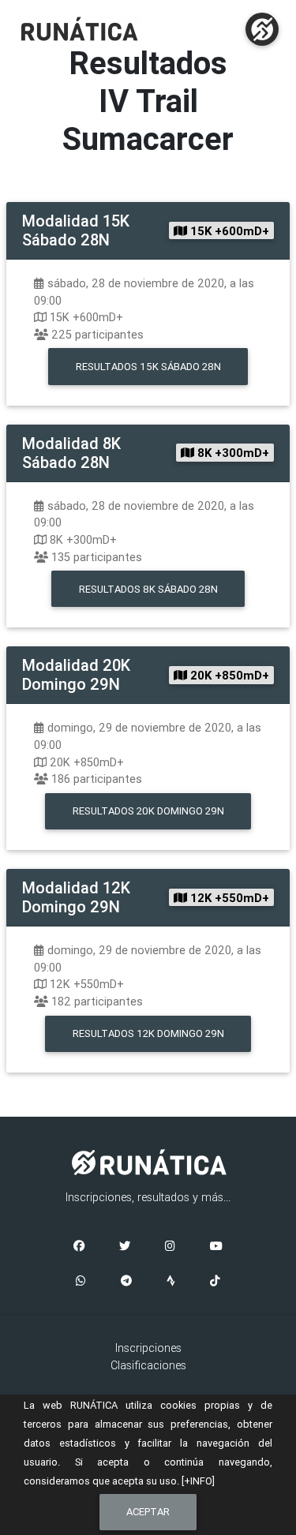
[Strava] (171, 1282)
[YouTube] (216, 1247)
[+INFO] (198, 1481)
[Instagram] (170, 1247)
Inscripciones (148, 1348)
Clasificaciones (148, 1365)
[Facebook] (79, 1247)
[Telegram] (126, 1282)
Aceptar (148, 1511)
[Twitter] (125, 1247)
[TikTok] (215, 1282)
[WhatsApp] (81, 1282)
